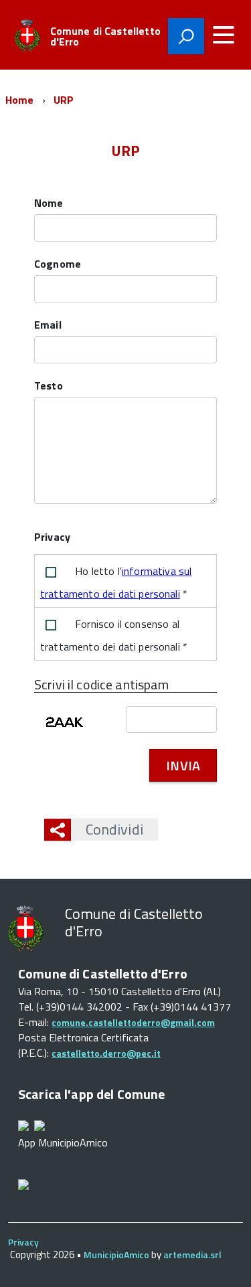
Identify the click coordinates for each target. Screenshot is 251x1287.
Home (19, 100)
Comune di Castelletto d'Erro (105, 36)
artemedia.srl (192, 1255)
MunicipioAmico (116, 1255)
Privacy (23, 1242)
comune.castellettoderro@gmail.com (133, 1022)
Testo (48, 386)
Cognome (57, 265)
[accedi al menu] (223, 35)
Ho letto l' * (115, 582)
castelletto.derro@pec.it (106, 1053)
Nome (49, 204)
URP (64, 100)
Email (48, 326)
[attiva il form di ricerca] (186, 36)
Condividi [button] (114, 829)
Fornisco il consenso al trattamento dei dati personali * (113, 635)
